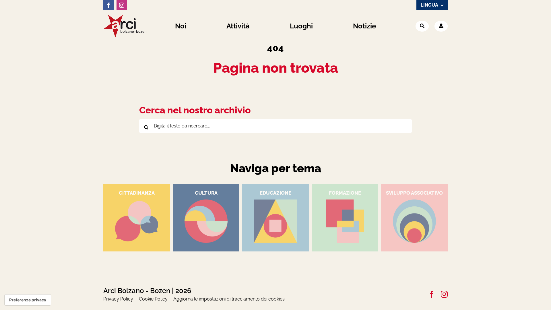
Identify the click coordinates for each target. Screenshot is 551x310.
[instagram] (122, 5)
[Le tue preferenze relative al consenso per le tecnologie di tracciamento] (28, 299)
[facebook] (108, 5)
